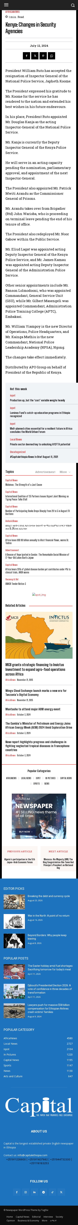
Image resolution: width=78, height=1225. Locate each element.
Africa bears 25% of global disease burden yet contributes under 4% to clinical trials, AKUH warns (38, 571)
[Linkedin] (34, 1192)
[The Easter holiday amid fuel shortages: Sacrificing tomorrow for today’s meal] (14, 971)
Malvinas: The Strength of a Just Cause (23, 484)
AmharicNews (11, 521)
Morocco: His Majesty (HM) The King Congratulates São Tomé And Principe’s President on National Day (58, 863)
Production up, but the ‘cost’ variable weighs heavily (37, 400)
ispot (12, 395)
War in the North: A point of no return (48, 915)
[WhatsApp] (51, 55)
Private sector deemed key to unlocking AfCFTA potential (40, 444)
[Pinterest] (43, 55)
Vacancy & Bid (11, 579)
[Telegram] (43, 1192)
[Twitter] (34, 55)
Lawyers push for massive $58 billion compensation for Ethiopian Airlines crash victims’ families (49, 1008)
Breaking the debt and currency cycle (49, 896)
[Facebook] (26, 55)
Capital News (11, 480)
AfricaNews (12, 12)
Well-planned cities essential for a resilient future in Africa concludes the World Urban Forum (41, 430)
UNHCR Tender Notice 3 (15, 583)
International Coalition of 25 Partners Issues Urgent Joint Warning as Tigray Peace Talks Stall (37, 498)
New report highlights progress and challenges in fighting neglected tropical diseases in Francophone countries (37, 746)
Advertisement (45, 472)
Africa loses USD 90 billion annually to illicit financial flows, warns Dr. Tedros (37, 542)
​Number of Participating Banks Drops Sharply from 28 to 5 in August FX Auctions (37, 512)
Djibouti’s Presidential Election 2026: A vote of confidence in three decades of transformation (50, 989)
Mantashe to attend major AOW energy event (32, 709)
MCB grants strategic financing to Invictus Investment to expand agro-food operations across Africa (35, 669)
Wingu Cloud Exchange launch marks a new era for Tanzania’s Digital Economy (36, 693)
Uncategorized (17, 452)
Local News (16, 439)
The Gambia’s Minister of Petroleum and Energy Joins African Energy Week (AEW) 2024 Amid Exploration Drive (38, 725)
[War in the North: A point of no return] (14, 921)
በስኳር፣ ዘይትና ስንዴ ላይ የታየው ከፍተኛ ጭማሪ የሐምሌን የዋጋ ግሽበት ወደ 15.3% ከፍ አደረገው (38, 527)
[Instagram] (25, 1192)
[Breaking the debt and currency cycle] (14, 901)
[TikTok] (52, 1192)
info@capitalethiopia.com (32, 1155)
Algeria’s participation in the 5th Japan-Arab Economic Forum (19, 861)
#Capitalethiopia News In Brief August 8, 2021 (34, 456)
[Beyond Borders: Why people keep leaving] (14, 941)
